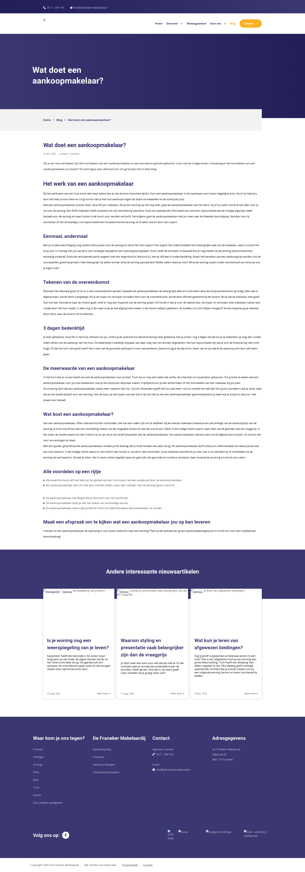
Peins (36, 772)
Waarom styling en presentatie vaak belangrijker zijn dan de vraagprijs (152, 647)
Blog (233, 23)
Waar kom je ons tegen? (59, 738)
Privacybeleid (130, 865)
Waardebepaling (102, 749)
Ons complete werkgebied (47, 802)
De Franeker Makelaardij (119, 738)
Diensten (172, 23)
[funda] (189, 835)
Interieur (124, 592)
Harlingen (38, 757)
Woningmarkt (53, 592)
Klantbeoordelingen (104, 764)
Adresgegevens (229, 738)
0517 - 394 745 (55, 7)
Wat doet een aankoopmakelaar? (89, 120)
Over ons (216, 23)
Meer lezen (103, 693)
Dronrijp (37, 764)
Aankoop (67, 592)
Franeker (38, 749)
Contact (249, 23)
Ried (35, 780)
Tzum (36, 787)
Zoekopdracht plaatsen (106, 772)
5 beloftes (98, 757)
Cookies (148, 865)
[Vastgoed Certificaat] (222, 835)
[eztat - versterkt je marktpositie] (255, 835)
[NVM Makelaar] (170, 835)
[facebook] (65, 835)
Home (159, 23)
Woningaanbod (196, 23)
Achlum (37, 795)
